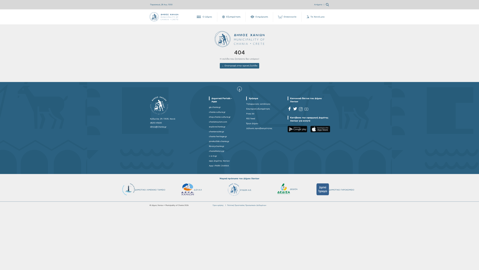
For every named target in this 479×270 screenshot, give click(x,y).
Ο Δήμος (207, 17)
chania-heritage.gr (218, 137)
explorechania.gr (217, 127)
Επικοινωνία (290, 17)
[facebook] (289, 109)
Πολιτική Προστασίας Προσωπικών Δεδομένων (246, 205)
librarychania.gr (216, 146)
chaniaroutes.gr (216, 132)
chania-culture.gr (217, 112)
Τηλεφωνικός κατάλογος (258, 104)
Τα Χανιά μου (317, 17)
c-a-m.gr (213, 156)
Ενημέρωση (261, 17)
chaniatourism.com (218, 122)
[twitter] (295, 109)
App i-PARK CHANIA (219, 166)
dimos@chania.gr (158, 127)
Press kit (250, 114)
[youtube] (306, 109)
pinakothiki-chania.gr (219, 141)
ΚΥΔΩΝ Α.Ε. (245, 190)
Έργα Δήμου (252, 123)
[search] (327, 4)
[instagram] (301, 109)
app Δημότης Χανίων (219, 161)
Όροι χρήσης (218, 205)
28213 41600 (156, 123)
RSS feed (250, 119)
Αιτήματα (318, 5)
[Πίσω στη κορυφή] (239, 89)
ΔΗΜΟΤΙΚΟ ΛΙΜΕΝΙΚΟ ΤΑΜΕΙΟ (150, 190)
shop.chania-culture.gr (220, 117)
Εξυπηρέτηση (233, 17)
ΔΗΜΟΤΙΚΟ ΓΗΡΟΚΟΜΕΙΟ (341, 190)
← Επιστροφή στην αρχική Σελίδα (239, 66)
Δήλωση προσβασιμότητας (259, 128)
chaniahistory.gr (216, 151)
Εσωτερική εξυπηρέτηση (258, 109)
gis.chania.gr (215, 107)
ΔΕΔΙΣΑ (294, 189)
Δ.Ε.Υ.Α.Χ (198, 190)
